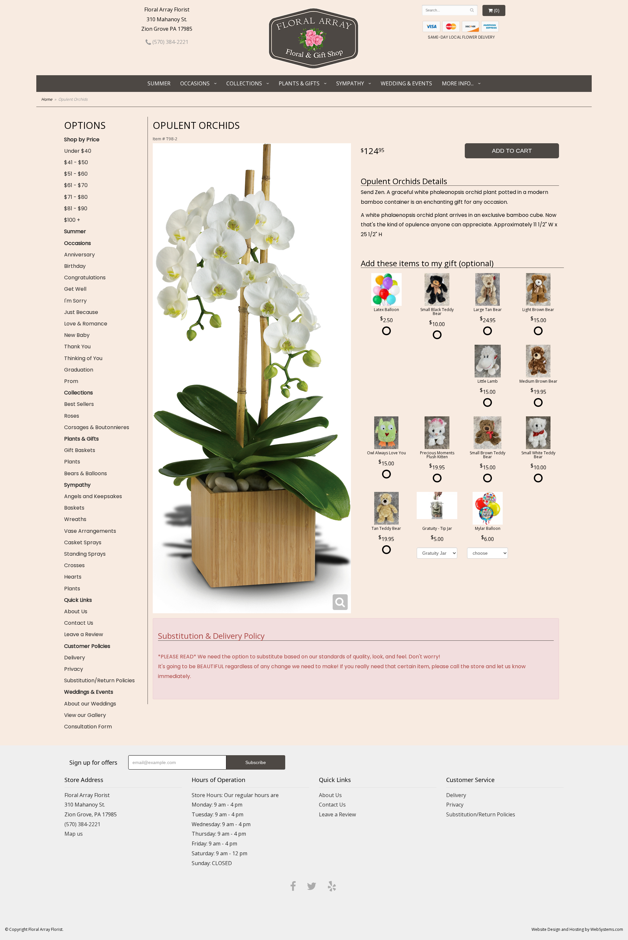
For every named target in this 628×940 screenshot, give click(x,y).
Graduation (78, 370)
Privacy (73, 669)
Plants (72, 461)
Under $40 (77, 151)
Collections (244, 83)
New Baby (77, 335)
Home (46, 99)
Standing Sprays (85, 554)
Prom (71, 381)
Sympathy (350, 83)
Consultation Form (88, 726)
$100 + (72, 220)
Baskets (74, 508)
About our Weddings (90, 703)
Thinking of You (83, 358)
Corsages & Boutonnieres (96, 427)
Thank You (77, 346)
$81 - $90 (75, 208)
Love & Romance (85, 323)
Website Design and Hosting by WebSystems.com (577, 929)
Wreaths (75, 519)
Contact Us (78, 623)
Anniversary (79, 254)
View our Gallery (85, 715)
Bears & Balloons (85, 473)
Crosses (74, 565)
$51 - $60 (76, 174)
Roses (71, 416)
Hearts (72, 577)
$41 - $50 (76, 162)
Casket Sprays (82, 542)
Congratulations (85, 277)
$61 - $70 (76, 185)
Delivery (74, 657)
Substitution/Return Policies (99, 680)
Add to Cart (512, 151)
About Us (75, 611)
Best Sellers (79, 404)
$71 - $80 (76, 197)
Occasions (195, 83)
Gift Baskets (79, 450)
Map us (73, 833)
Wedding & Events (406, 83)
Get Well (75, 289)
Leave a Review (83, 634)
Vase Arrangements (90, 531)
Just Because (81, 312)
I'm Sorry (75, 301)
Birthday (75, 266)
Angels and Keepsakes (93, 496)
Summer (159, 83)
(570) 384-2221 (169, 41)
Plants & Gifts (299, 83)
